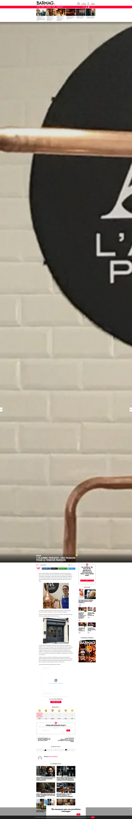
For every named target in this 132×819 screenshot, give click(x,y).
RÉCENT (78, 4)
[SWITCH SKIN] (88, 7)
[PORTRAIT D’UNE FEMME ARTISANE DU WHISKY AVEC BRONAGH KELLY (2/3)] (66, 804)
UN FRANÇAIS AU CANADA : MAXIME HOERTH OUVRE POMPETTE (86, 601)
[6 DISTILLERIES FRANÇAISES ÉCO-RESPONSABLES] (45, 804)
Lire (79, 620)
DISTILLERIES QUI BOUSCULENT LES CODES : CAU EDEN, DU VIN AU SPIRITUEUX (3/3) (45, 779)
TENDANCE (38, 792)
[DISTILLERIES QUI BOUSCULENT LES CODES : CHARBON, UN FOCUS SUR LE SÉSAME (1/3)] (45, 787)
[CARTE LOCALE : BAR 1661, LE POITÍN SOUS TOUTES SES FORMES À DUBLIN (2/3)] (80, 12)
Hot (88, 4)
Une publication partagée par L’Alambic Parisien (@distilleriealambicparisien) (56, 696)
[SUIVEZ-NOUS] (83, 7)
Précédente (36, 15)
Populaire (83, 4)
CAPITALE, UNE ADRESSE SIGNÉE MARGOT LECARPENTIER (91, 614)
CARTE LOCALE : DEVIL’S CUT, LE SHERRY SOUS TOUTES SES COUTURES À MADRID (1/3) (90, 17)
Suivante (95, 15)
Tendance (92, 4)
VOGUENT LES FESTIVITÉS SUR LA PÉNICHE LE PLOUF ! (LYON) (92, 629)
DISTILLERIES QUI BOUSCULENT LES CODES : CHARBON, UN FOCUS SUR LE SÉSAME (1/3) (45, 795)
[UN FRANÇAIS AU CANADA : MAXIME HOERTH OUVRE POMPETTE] (87, 594)
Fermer (130, 808)
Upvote (45, 750)
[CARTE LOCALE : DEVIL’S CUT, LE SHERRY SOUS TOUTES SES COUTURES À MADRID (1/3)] (90, 12)
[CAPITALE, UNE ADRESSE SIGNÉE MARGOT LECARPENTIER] (92, 609)
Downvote (66, 750)
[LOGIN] (86, 7)
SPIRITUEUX (59, 792)
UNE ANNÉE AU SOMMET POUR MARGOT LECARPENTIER (81, 629)
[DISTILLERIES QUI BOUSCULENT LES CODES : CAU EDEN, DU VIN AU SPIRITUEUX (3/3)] (45, 771)
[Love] (77, 555)
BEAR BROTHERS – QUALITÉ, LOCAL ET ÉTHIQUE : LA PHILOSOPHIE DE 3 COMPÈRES (65, 795)
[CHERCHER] (84, 7)
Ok (92, 817)
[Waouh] (82, 590)
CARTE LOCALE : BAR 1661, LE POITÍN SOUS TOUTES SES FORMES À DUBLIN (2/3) (80, 17)
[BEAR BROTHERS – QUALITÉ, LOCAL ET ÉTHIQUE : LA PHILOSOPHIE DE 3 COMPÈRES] (66, 787)
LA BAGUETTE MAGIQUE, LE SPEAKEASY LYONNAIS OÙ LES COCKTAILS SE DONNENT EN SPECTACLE (82, 615)
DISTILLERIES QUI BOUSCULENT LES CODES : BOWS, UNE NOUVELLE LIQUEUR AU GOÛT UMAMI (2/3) (66, 779)
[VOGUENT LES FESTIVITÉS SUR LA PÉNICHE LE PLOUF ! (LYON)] (92, 625)
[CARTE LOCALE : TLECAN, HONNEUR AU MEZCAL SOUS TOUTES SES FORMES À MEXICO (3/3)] (71, 12)
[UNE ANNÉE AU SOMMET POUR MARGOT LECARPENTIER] (82, 625)
